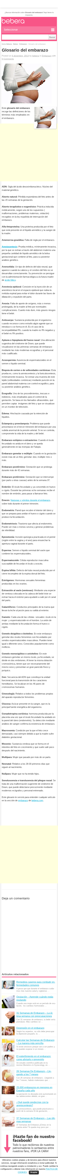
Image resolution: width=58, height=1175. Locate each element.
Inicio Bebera (7, 44)
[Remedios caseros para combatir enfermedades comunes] (8, 984)
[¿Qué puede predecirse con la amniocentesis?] (8, 1107)
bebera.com (37, 800)
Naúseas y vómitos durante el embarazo (30, 500)
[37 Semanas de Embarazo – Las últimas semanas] (8, 1122)
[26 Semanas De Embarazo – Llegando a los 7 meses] (8, 1076)
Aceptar (33, 1172)
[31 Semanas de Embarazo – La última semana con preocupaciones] (8, 1017)
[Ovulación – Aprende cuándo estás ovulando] (8, 1001)
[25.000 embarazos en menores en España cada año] (8, 1090)
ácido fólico (10, 280)
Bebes (15, 44)
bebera (35, 56)
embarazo (23, 800)
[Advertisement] (29, 161)
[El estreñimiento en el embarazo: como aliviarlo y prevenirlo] (8, 1061)
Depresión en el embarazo (30, 1028)
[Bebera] (20, 23)
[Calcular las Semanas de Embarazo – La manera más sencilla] (8, 1045)
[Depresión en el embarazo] (8, 1030)
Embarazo (23, 44)
